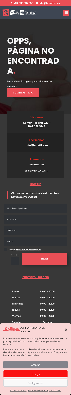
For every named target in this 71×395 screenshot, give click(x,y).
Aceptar (35, 364)
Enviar (44, 258)
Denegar (35, 374)
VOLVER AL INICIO (23, 92)
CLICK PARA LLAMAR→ (37, 170)
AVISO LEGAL (55, 390)
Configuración (35, 383)
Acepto (24, 249)
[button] (66, 329)
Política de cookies (18, 390)
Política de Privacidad (38, 390)
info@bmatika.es (37, 145)
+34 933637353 (37, 164)
